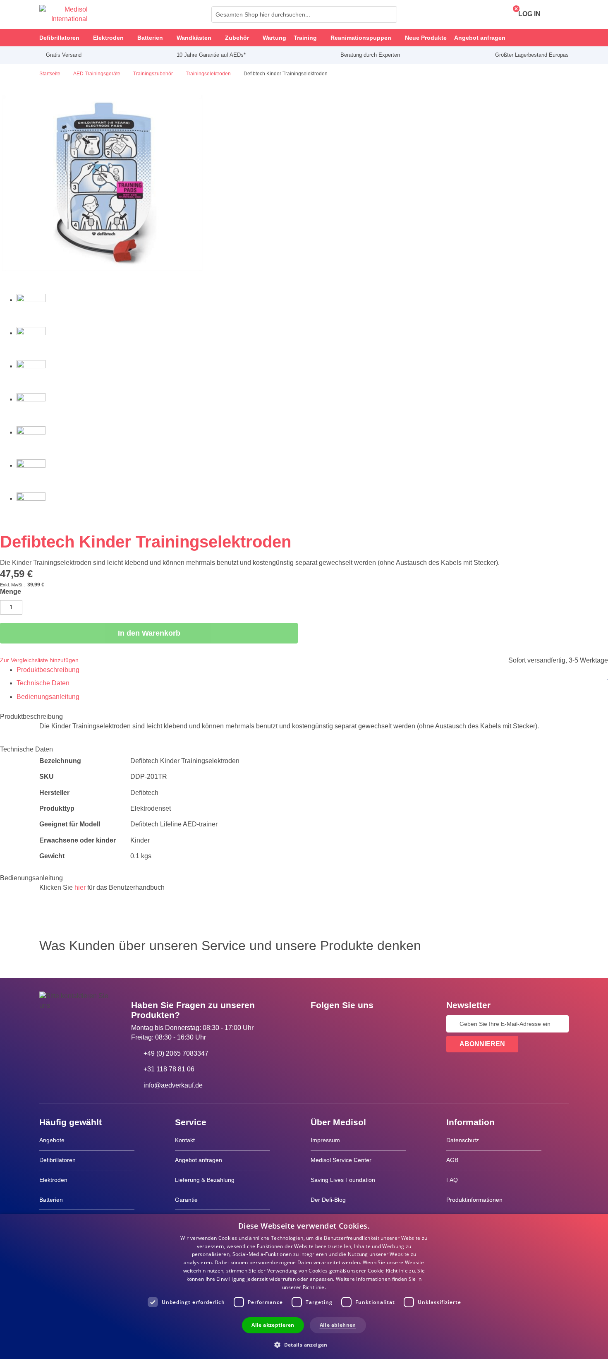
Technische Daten (43, 683)
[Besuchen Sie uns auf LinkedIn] (343, 1023)
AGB (452, 1160)
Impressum (325, 1140)
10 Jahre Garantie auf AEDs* (211, 55)
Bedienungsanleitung (48, 696)
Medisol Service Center (341, 1160)
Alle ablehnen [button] (338, 1324)
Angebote (52, 1140)
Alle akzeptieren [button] (272, 1324)
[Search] (388, 14)
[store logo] (63, 14)
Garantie (186, 1199)
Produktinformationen (474, 1199)
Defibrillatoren (57, 1160)
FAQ (452, 1180)
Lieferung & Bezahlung (205, 1180)
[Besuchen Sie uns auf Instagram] (367, 1023)
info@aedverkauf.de (173, 1085)
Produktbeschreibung (48, 669)
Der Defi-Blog (328, 1199)
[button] (304, 1344)
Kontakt (185, 1140)
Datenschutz (462, 1140)
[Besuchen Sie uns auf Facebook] (319, 1023)
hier (80, 887)
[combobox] (304, 14)
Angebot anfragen (198, 1160)
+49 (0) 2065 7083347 (176, 1053)
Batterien (51, 1199)
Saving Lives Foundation (343, 1180)
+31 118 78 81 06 (169, 1069)
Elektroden (53, 1180)
